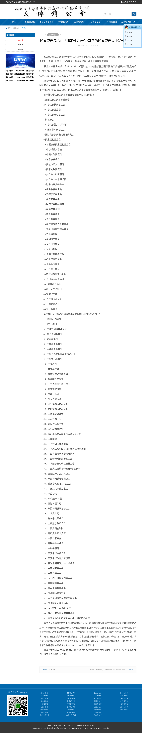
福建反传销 (98, 710)
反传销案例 (96, 22)
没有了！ (52, 670)
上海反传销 (98, 693)
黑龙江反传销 (44, 715)
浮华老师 (129, 44)
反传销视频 (79, 22)
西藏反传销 (71, 710)
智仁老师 (129, 40)
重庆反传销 (71, 693)
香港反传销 (124, 704)
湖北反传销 (71, 696)
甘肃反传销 (71, 701)
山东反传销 (44, 704)
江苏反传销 (98, 696)
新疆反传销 (71, 712)
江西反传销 (98, 707)
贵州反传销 (124, 698)
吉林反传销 (44, 712)
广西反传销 (124, 701)
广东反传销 (98, 712)
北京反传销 (44, 693)
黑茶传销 (20, 49)
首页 (14, 22)
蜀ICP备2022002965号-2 (93, 728)
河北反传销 (44, 698)
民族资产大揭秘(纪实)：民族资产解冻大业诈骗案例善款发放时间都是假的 (113, 670)
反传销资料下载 (128, 22)
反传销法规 (30, 22)
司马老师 (129, 32)
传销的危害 (63, 22)
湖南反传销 (98, 704)
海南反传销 (98, 715)
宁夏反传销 (71, 704)
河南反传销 (44, 701)
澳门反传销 (124, 707)
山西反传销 (44, 707)
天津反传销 (44, 696)
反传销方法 (112, 22)
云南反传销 (124, 696)
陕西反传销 (71, 698)
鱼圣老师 (129, 36)
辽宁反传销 (44, 710)
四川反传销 (124, 693)
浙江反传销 (98, 698)
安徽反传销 (98, 701)
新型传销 (16, 28)
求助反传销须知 (46, 22)
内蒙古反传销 (71, 715)
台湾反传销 (124, 710)
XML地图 (106, 728)
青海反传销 (71, 707)
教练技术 (20, 45)
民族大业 (25, 28)
